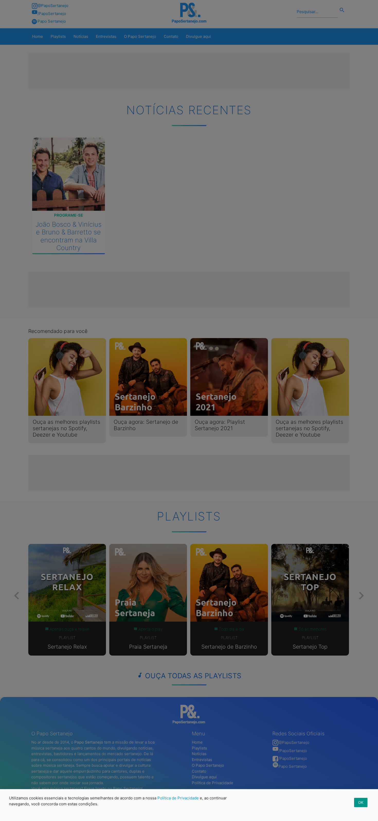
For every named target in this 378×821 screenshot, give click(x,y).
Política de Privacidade (178, 798)
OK (360, 802)
